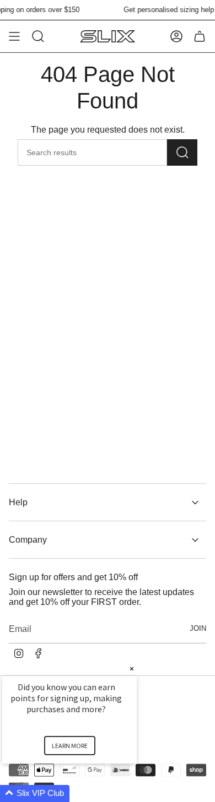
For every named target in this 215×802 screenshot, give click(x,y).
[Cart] (199, 36)
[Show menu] (14, 36)
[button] (82, 793)
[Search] (182, 152)
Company (28, 539)
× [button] (132, 668)
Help (18, 502)
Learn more (70, 745)
